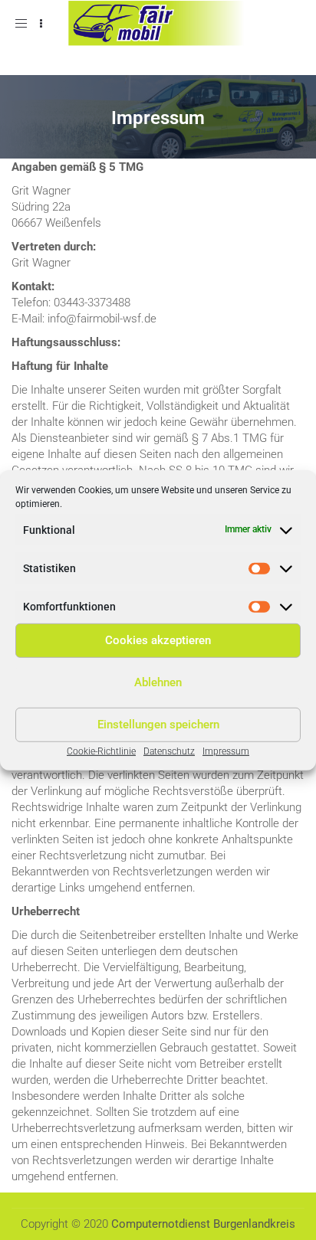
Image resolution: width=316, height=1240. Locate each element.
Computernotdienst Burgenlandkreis (203, 1224)
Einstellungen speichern (158, 724)
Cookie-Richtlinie (101, 750)
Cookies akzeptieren (158, 640)
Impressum (225, 750)
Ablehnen (158, 682)
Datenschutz (169, 750)
